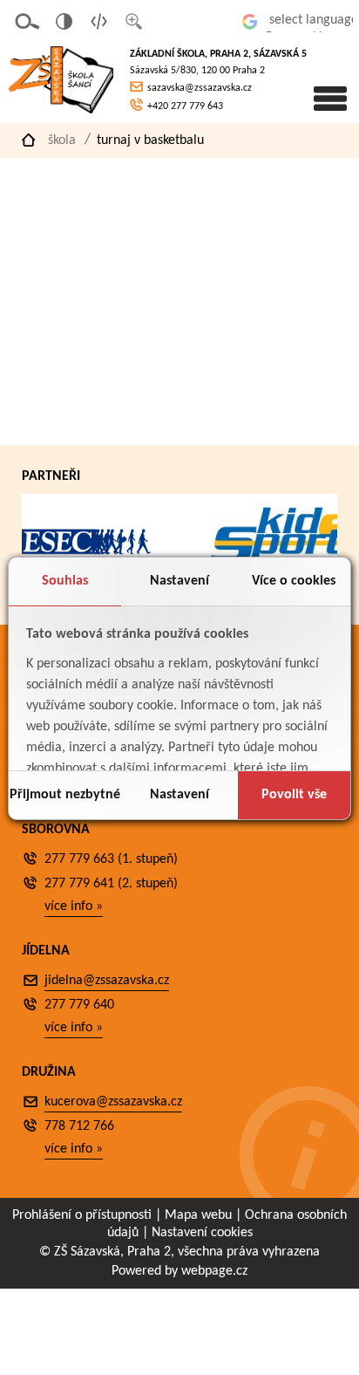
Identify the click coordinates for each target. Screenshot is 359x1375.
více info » (73, 906)
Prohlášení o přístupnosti (82, 1215)
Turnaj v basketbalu (150, 140)
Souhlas (65, 581)
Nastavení (179, 581)
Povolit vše (294, 795)
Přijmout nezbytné (65, 795)
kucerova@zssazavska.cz (113, 1102)
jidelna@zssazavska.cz (106, 981)
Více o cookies (293, 581)
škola (62, 140)
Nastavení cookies (202, 1233)
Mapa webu (198, 1215)
